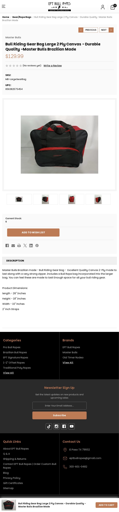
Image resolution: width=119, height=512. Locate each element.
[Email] (13, 246)
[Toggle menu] (3, 6)
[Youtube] (72, 426)
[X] (25, 246)
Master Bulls (70, 352)
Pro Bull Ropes (11, 347)
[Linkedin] (31, 246)
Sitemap (8, 488)
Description (15, 260)
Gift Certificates (13, 483)
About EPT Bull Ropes (16, 448)
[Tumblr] (49, 426)
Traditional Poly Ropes (17, 368)
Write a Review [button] (53, 65)
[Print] (19, 246)
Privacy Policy (11, 478)
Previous (90, 29)
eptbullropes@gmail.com (85, 458)
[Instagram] (56, 426)
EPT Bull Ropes (71, 347)
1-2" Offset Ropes (14, 362)
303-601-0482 (78, 466)
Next (104, 29)
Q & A (6, 454)
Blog (6, 473)
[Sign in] (102, 7)
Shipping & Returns (14, 459)
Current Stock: (13, 220)
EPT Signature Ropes (15, 357)
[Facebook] (7, 246)
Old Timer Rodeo (73, 357)
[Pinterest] (37, 246)
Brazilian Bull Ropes (15, 352)
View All (8, 373)
